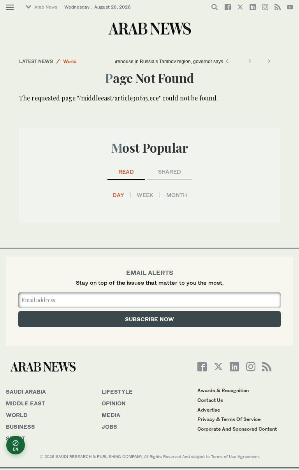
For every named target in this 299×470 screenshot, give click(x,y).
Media (111, 415)
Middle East (25, 403)
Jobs (109, 426)
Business (20, 426)
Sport (15, 438)
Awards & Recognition (223, 390)
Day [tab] (118, 195)
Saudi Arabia (26, 391)
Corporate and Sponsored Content (237, 429)
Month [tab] (176, 195)
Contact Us (210, 400)
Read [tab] (126, 171)
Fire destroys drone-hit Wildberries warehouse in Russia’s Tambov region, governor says (129, 61)
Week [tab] (145, 195)
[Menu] (10, 7)
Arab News (45, 7)
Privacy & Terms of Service (228, 419)
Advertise (208, 410)
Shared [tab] (169, 171)
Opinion (114, 403)
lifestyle (117, 391)
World (70, 61)
